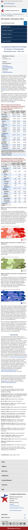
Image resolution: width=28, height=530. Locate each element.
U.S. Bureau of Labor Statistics (11, 10)
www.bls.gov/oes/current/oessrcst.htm (8, 369)
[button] (25, 515)
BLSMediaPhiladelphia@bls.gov (7, 72)
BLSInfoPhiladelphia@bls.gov (7, 66)
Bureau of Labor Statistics (6, 14)
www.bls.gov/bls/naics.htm (11, 382)
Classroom (4, 485)
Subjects (4, 466)
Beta (3, 489)
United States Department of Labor (9, 6)
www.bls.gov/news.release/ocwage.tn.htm (18, 356)
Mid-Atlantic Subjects (6, 34)
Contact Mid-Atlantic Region (15, 510)
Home (3, 462)
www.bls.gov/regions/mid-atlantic (7, 67)
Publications (5, 475)
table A (4, 88)
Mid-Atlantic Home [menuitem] (6, 27)
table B (13, 101)
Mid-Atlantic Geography (7, 30)
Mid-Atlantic (3, 15)
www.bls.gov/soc (4, 381)
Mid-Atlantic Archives (6, 37)
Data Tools (4, 471)
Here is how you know (9, 3)
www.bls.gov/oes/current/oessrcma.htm (8, 371)
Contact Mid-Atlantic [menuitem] (6, 41)
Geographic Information (18, 14)
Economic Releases (7, 480)
